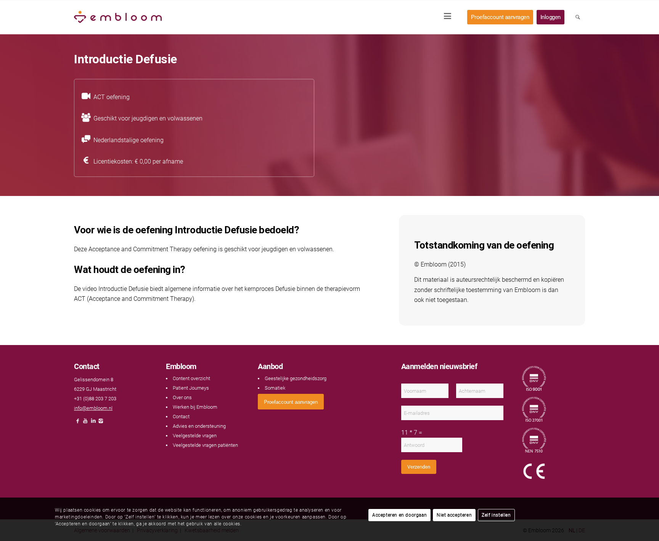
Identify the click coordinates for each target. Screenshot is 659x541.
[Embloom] (118, 17)
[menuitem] (450, 17)
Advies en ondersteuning (199, 426)
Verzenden (418, 467)
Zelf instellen (496, 515)
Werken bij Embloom (195, 407)
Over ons (182, 397)
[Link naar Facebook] (78, 423)
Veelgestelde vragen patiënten (205, 445)
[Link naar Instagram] (100, 423)
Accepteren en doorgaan (399, 515)
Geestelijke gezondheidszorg (295, 378)
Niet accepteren (454, 515)
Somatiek (275, 388)
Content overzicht (191, 378)
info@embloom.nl (93, 408)
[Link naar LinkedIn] (93, 423)
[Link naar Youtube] (85, 423)
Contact (181, 416)
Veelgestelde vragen (195, 435)
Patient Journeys (191, 388)
